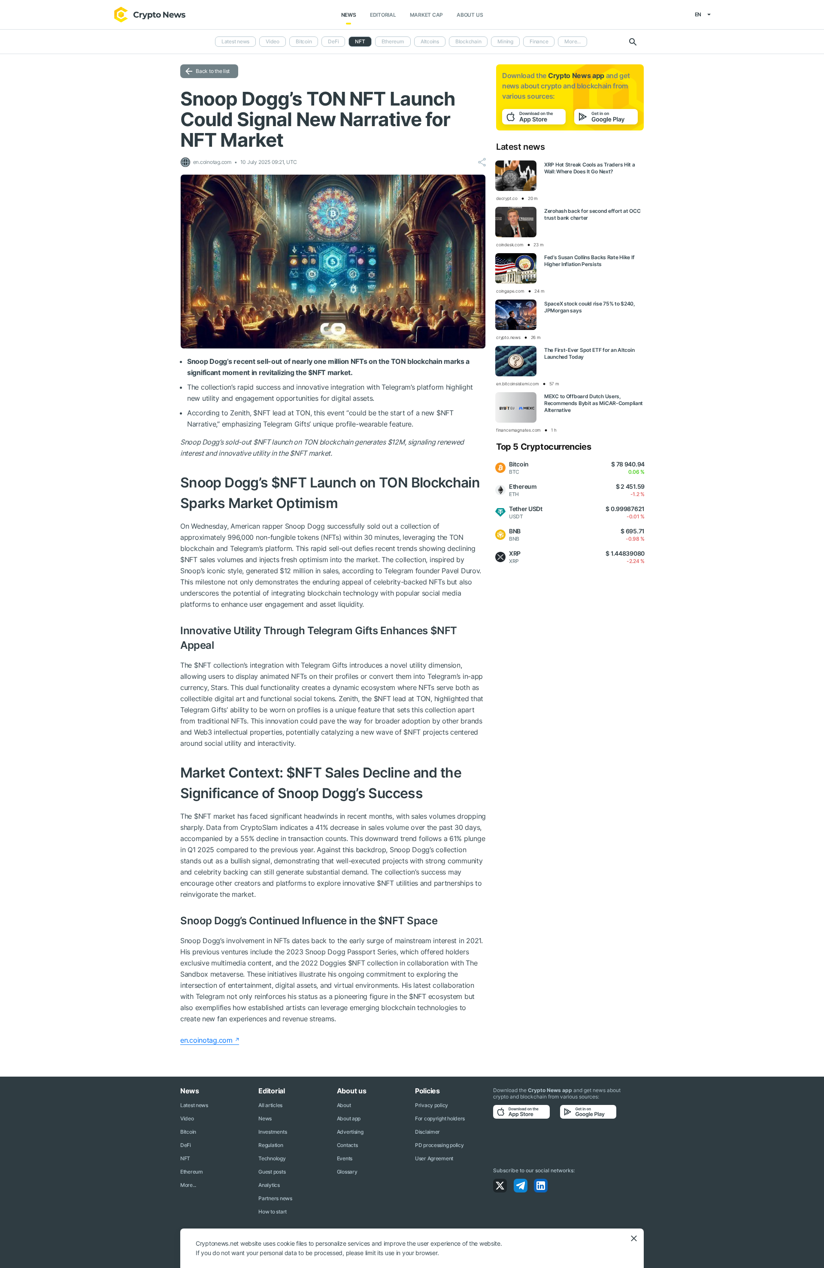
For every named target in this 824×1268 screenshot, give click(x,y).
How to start (272, 1211)
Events (344, 1158)
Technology (271, 1158)
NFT (185, 1158)
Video (272, 41)
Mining (505, 41)
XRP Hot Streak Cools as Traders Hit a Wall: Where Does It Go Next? (589, 168)
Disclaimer (427, 1132)
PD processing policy (439, 1145)
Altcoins (430, 41)
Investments (272, 1132)
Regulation (270, 1145)
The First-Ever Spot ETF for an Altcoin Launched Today (589, 353)
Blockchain (468, 41)
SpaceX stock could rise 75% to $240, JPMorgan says (589, 307)
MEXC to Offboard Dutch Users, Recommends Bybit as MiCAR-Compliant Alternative (593, 403)
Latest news (235, 41)
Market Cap (426, 15)
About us (470, 15)
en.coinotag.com (206, 1040)
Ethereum (393, 41)
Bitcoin (304, 41)
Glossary (347, 1171)
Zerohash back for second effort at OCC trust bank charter (592, 214)
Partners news (275, 1198)
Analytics (268, 1185)
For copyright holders (440, 1118)
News (348, 15)
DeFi (333, 41)
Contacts (347, 1145)
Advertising (350, 1132)
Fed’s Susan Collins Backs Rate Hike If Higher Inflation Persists (589, 260)
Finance (539, 41)
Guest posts (271, 1171)
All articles (270, 1105)
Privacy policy (431, 1105)
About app (348, 1118)
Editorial (383, 15)
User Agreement (434, 1158)
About (344, 1105)
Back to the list (213, 71)
